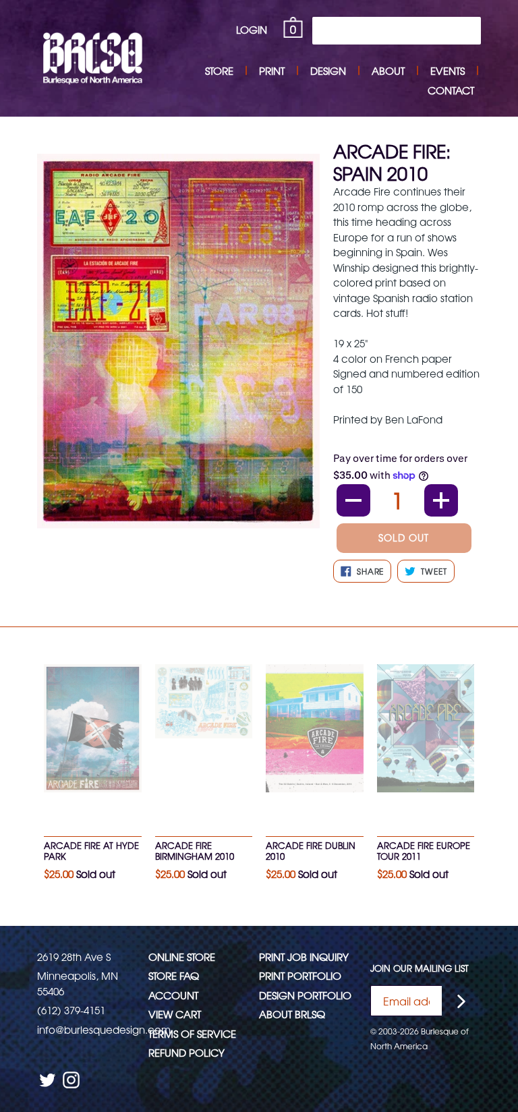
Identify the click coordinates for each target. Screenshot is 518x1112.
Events (447, 70)
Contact (451, 90)
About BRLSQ (292, 1014)
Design (328, 70)
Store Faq (173, 975)
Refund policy (186, 1052)
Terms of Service (192, 1033)
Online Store (181, 956)
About (388, 70)
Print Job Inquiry (304, 956)
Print (272, 70)
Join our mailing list (419, 968)
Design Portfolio (305, 995)
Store (219, 70)
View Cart (174, 1014)
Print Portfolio (300, 975)
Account (173, 995)
